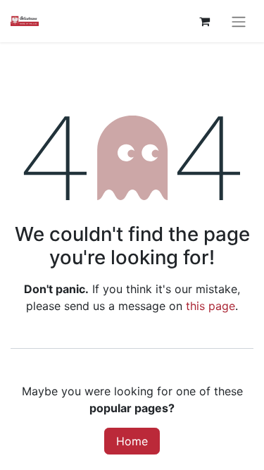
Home (132, 441)
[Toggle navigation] (238, 21)
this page (210, 306)
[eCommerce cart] (204, 21)
